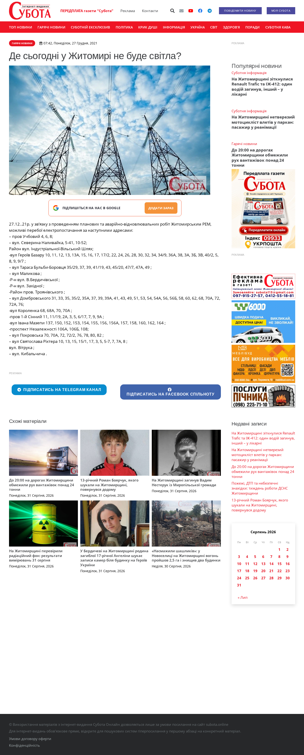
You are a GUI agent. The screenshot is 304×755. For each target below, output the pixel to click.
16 (287, 563)
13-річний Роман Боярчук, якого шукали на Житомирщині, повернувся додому (109, 485)
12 (255, 563)
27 (263, 578)
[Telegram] (209, 10)
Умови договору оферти (30, 738)
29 (279, 578)
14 (271, 563)
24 (239, 578)
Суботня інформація (249, 72)
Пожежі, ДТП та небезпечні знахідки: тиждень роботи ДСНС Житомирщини (260, 488)
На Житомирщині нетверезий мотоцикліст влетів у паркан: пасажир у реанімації (263, 122)
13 (263, 563)
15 (279, 563)
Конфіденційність (24, 745)
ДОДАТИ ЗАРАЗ (161, 208)
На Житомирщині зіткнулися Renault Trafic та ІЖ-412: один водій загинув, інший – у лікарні (262, 86)
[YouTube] (190, 10)
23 (287, 570)
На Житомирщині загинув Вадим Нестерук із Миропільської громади (184, 482)
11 (247, 563)
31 (239, 585)
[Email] (181, 10)
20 (263, 570)
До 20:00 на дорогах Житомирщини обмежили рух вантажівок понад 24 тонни (41, 485)
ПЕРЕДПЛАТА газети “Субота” (86, 10)
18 (247, 570)
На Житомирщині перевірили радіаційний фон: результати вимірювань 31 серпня (35, 555)
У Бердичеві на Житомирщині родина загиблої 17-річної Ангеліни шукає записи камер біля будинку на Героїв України (114, 557)
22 (279, 570)
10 (239, 563)
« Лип (242, 597)
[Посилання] (30, 11)
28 (271, 578)
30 (287, 578)
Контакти (150, 10)
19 (255, 570)
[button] (172, 11)
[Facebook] (200, 10)
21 (271, 570)
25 (247, 578)
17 (239, 570)
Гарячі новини (244, 143)
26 (255, 578)
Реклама (127, 10)
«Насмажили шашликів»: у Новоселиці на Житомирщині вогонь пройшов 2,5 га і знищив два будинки (186, 555)
